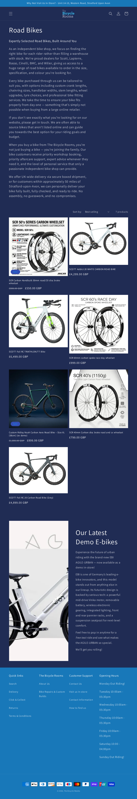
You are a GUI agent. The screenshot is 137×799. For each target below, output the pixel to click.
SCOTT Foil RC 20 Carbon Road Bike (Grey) (31, 497)
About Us (44, 683)
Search (13, 683)
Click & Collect (17, 699)
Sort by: (77, 211)
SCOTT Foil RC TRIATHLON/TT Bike (27, 351)
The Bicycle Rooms (72, 791)
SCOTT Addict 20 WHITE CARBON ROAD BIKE (92, 269)
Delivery (13, 691)
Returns (13, 707)
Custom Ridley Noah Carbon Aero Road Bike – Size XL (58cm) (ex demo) (37, 434)
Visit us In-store (78, 691)
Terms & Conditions (20, 715)
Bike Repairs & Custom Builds (52, 694)
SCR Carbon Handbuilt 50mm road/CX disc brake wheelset (34, 282)
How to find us (77, 707)
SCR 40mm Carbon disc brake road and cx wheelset (96, 432)
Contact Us (75, 683)
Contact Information (81, 699)
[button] (11, 14)
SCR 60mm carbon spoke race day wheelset (92, 358)
